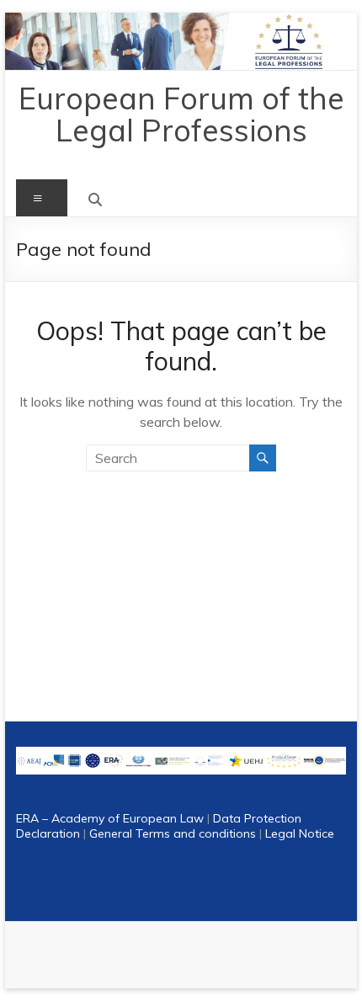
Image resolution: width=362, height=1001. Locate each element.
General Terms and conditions (172, 833)
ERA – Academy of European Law (110, 818)
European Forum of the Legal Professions (181, 114)
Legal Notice (299, 833)
